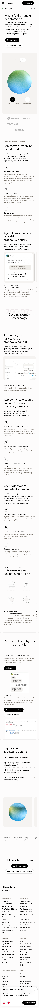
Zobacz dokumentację (14, 710)
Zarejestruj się (28, 3)
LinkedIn (5, 976)
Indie (22, 965)
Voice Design (6, 922)
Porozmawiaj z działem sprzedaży (19, 871)
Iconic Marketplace (26, 944)
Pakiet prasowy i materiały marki (25, 982)
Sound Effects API (8, 957)
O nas (22, 973)
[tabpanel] (19, 368)
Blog (21, 941)
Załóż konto (10, 668)
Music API (5, 960)
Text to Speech (7, 901)
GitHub (4, 979)
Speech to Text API (8, 954)
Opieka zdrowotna (26, 914)
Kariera (22, 976)
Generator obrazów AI (9, 927)
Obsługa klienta (25, 927)
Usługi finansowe (26, 911)
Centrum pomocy (26, 952)
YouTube (5, 981)
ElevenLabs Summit (26, 986)
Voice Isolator (6, 914)
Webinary (23, 954)
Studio (4, 919)
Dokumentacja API (8, 941)
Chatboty (23, 930)
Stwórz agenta (12, 40)
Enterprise (23, 960)
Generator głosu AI (8, 925)
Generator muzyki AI (9, 917)
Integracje (23, 906)
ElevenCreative (6, 898)
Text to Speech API (8, 952)
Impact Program (25, 946)
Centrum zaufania (26, 962)
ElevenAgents (24, 898)
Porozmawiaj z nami (14, 45)
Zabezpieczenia (25, 979)
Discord (4, 984)
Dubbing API (6, 949)
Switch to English (29, 1002)
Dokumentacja (25, 957)
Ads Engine (5, 933)
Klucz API (5, 962)
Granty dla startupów (27, 949)
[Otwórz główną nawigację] (36, 3)
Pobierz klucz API (12, 715)
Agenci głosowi (25, 901)
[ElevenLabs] (7, 3)
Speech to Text (7, 904)
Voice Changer (7, 906)
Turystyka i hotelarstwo (28, 925)
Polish (6, 891)
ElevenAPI (5, 938)
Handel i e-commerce (27, 922)
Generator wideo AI (8, 930)
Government (24, 917)
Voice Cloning (6, 911)
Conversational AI (26, 904)
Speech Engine (7, 946)
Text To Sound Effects (9, 909)
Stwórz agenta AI (19, 866)
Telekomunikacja (26, 909)
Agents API (5, 944)
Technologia (24, 919)
